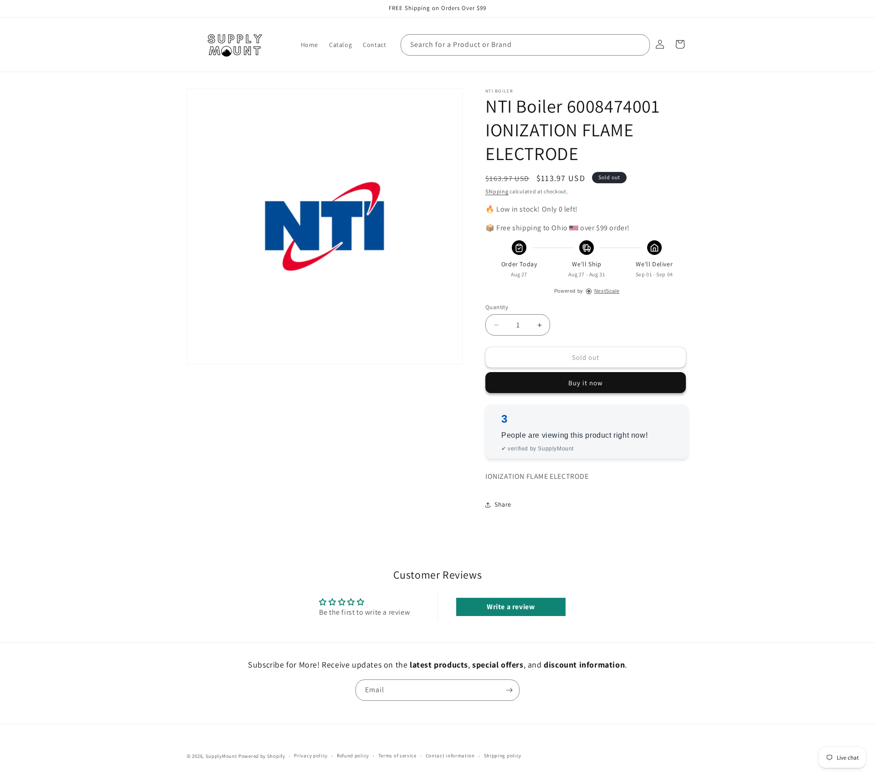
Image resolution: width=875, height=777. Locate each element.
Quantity (496, 307)
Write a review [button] (511, 606)
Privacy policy (311, 756)
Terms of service (397, 756)
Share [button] (502, 504)
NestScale (606, 291)
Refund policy (353, 756)
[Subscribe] (509, 690)
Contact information (450, 756)
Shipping (497, 191)
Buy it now (585, 382)
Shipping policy (503, 756)
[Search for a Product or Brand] (639, 45)
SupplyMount (221, 756)
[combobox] (525, 45)
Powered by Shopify (261, 756)
